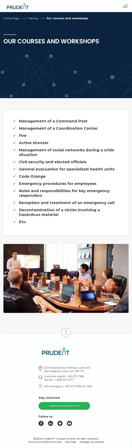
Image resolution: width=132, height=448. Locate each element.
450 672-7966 (76, 376)
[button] (125, 6)
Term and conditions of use (45, 442)
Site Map (70, 442)
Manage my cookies (92, 442)
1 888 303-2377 (64, 379)
